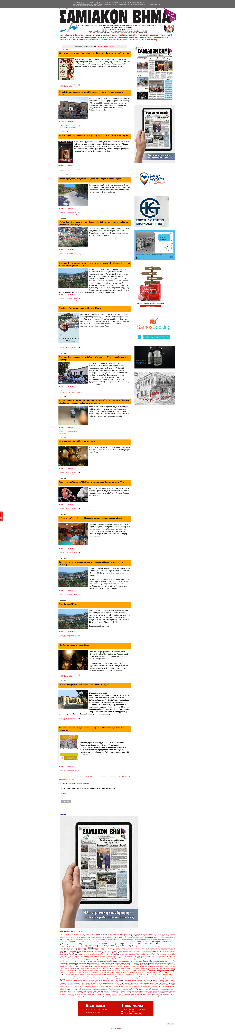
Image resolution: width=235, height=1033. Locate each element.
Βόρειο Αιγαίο (150, 939)
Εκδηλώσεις (65, 86)
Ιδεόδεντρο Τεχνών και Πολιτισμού (127, 954)
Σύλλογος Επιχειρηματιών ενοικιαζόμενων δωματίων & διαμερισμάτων (104, 983)
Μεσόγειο (62, 964)
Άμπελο (171, 935)
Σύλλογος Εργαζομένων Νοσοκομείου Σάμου (136, 983)
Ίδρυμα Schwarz (141, 954)
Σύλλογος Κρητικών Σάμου (94, 984)
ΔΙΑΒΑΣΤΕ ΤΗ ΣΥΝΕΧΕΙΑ (65, 122)
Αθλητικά (160, 934)
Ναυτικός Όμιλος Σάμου (154, 964)
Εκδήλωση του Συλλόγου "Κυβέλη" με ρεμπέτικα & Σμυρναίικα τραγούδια (91, 482)
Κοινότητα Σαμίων (64, 960)
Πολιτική (157, 972)
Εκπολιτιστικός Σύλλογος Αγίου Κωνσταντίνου (118, 948)
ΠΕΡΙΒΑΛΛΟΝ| (123, 37)
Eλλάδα (106, 996)
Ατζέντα (77, 939)
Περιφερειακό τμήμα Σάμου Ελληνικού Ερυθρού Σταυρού (129, 972)
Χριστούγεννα (156, 994)
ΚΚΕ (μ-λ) (145, 958)
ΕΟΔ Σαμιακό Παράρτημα (146, 951)
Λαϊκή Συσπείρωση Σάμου (161, 961)
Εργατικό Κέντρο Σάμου (109, 953)
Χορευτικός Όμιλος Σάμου (143, 994)
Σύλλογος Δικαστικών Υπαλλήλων (77, 983)
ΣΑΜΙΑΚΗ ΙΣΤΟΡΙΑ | (108, 40)
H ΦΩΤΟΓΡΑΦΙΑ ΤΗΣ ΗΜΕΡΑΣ (118, 996)
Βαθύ (106, 939)
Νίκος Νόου (63, 966)
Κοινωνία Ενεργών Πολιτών (77, 960)
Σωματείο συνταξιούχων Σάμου (124, 989)
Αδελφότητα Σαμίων (137, 934)
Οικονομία (126, 966)
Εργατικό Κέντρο (96, 953)
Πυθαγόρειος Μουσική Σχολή (120, 978)
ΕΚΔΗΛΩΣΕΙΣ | (129, 35)
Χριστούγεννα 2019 (77, 474)
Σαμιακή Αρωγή (69, 980)
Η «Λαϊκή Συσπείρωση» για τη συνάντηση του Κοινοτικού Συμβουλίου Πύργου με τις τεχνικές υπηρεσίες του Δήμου (94, 264)
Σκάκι (85, 980)
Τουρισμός (80, 991)
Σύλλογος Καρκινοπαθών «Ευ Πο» (77, 984)
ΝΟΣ (78, 966)
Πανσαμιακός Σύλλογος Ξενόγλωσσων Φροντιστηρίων (142, 968)
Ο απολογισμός (105, 966)
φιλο (123, 992)
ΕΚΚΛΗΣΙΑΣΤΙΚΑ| (93, 40)
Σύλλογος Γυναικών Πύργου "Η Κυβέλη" (82, 509)
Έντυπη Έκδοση (151, 949)
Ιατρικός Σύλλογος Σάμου (110, 954)
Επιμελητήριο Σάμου (70, 953)
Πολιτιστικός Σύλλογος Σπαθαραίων (152, 976)
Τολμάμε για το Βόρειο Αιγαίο (166, 989)
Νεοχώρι (171, 964)
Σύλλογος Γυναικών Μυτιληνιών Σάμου (127, 981)
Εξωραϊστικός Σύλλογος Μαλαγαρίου (131, 951)
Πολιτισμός (65, 719)
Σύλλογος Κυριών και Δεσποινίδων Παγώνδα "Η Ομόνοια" (115, 984)
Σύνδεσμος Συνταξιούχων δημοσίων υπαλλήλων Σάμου (136, 988)
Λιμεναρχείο (63, 963)
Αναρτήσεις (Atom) (69, 779)
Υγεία (98, 991)
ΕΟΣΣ (173, 951)
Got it (160, 4)
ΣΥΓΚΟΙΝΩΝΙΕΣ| (152, 35)
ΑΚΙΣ (134, 936)
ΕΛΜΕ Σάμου (80, 949)
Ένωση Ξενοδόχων (87, 951)
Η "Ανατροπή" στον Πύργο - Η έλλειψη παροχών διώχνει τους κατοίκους (90, 518)
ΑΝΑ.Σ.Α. (68, 937)
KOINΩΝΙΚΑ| (90, 35)
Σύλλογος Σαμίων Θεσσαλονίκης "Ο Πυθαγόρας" (95, 986)
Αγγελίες (84, 934)
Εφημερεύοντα (145, 953)
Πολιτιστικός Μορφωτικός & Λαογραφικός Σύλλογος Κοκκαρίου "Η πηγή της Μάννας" (125, 974)
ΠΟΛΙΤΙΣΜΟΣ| (112, 35)
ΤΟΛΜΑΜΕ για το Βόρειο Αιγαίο (150, 989)
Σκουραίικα (106, 980)
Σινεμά (81, 980)
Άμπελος (62, 937)
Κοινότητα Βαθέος (157, 958)
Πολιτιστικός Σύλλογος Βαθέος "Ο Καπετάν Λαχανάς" (159, 974)
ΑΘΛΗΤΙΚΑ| (112, 37)
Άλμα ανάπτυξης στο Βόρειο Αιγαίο (153, 936)
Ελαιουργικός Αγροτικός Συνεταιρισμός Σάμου (159, 948)
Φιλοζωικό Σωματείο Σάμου (138, 992)
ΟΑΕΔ (112, 966)
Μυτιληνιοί (133, 964)
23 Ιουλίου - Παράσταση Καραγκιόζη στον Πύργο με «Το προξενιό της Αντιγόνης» (94, 53)
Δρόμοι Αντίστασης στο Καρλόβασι (165, 943)
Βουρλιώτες (78, 941)
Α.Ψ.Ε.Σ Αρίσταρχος (76, 934)
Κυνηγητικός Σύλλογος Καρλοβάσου (76, 961)
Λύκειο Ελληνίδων (93, 963)
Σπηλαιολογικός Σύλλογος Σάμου (132, 980)
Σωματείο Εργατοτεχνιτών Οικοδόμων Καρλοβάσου (103, 989)
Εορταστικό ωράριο (166, 951)
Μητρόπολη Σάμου (103, 964)
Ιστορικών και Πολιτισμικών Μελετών (107, 956)
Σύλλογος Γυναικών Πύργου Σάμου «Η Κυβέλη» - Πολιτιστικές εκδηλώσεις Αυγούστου (91, 729)
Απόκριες (147, 937)
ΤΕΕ (140, 989)
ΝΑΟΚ (145, 964)
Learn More (153, 4)
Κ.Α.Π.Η (118, 956)
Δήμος (149, 941)
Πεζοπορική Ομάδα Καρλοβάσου (84, 970)
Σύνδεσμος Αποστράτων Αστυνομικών (91, 988)
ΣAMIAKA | (71, 35)
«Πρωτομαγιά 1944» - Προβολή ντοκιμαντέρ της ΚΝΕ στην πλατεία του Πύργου (93, 135)
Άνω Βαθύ (119, 937)
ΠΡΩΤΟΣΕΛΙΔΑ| (139, 40)
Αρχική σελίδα (88, 776)
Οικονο (120, 966)
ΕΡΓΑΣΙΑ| (103, 37)
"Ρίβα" (61, 934)
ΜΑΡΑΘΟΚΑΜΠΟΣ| (147, 37)
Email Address (65, 794)
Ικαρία (148, 954)
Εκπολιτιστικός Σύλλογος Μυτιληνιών (139, 948)
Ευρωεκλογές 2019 (124, 953)
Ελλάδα (173, 948)
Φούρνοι (62, 994)
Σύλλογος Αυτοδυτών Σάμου (95, 981)
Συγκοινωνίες (146, 980)
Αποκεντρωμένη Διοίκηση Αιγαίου (135, 937)
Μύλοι (126, 964)
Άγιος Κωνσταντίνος (93, 934)
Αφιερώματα (83, 939)
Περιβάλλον (135, 970)
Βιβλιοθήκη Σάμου (114, 939)
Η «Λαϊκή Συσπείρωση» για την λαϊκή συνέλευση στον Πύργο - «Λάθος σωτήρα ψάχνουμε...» (93, 358)
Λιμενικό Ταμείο (82, 963)
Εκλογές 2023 (137, 946)
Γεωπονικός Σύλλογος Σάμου (89, 941)
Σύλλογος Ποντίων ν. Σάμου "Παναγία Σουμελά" (71, 986)
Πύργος (70, 86)
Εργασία (81, 953)
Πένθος (127, 970)
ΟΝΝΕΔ (166, 966)
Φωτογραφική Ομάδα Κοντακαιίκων (85, 994)
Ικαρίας (155, 954)
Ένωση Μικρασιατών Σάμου (73, 951)
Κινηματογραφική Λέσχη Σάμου (109, 958)
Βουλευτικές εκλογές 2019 (66, 941)
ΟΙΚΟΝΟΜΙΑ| (101, 35)
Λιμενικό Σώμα (72, 963)
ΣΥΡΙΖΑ (71, 989)
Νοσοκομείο (85, 966)
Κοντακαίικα (121, 960)
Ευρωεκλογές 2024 (134, 953)
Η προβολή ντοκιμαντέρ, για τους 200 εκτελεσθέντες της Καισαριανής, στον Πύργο (91, 93)
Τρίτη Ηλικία (89, 991)
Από (125, 937)
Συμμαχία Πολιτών (144, 986)
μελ (140, 963)
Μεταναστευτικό (82, 964)
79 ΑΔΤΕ (67, 934)
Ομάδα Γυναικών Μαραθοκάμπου (154, 966)
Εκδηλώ (73, 946)
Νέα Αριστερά (165, 964)
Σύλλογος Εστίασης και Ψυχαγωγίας (159, 983)
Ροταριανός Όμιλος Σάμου (154, 978)
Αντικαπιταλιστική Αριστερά (96, 937)
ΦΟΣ (171, 992)
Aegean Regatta (88, 996)
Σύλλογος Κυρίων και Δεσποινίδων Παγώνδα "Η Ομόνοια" (144, 984)
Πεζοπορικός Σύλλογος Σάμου (117, 970)
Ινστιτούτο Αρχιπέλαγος (165, 954)
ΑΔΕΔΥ (128, 934)
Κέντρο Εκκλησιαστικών (156, 956)
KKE (137, 996)
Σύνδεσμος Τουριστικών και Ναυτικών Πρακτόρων (163, 988)
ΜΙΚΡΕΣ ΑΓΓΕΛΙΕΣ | (125, 40)
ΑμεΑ (165, 936)
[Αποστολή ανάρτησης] (79, 85)
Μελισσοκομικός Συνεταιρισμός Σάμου (158, 963)
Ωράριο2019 (80, 996)
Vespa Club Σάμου (153, 996)
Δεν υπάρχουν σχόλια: (71, 85)
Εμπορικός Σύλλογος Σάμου (122, 949)
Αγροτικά (103, 934)
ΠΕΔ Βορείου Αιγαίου (70, 970)
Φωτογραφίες (72, 994)
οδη (116, 966)
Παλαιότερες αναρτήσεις (124, 776)
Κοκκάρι (114, 960)
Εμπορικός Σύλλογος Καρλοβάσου (104, 949)
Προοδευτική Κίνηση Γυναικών (75, 978)
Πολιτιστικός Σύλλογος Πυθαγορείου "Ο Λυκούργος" (129, 976)
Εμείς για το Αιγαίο (89, 949)
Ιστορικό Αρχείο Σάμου (91, 956)
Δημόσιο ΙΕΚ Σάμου (86, 943)
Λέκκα (172, 961)
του (70, 991)
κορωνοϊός (130, 960)
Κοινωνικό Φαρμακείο (105, 960)
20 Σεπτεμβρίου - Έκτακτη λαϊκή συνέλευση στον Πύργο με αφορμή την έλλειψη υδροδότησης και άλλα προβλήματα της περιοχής (94, 401)
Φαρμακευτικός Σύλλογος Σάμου (127, 991)
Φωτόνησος (114, 994)
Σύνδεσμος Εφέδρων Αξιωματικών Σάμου (111, 988)
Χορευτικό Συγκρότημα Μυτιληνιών (126, 994)
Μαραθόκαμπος (126, 963)
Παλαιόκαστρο (83, 968)
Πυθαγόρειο (108, 978)
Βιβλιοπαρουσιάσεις (127, 939)
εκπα (66, 948)
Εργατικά (88, 953)
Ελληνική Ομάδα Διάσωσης (70, 949)
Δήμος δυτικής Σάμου (72, 944)
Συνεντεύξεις (63, 989)
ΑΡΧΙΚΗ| (63, 35)
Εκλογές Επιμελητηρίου (148, 946)
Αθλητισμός (126, 936)
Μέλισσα (145, 963)
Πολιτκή (163, 976)
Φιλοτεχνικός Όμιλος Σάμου (155, 992)
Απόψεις (156, 937)
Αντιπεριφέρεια (108, 937)
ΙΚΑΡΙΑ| (158, 37)
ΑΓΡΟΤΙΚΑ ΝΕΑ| (165, 35)
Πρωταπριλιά (88, 978)
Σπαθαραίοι (118, 980)
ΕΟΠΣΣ (157, 951)
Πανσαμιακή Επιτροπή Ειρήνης (121, 968)
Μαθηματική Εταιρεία (107, 963)
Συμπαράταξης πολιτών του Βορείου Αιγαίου (70, 988)
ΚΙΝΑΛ (96, 958)
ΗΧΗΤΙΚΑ (85, 954)
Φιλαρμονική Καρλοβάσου (114, 992)
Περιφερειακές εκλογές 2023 (67, 972)
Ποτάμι (64, 978)
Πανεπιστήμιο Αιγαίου (103, 968)
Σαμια (165, 978)
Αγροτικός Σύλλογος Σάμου (117, 934)
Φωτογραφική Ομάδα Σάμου (102, 994)
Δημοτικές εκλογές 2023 (99, 944)
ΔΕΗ (144, 941)
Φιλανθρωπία (145, 991)
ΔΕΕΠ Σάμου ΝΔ (136, 941)
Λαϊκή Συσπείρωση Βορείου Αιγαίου (143, 961)
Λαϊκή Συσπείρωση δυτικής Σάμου (97, 961)
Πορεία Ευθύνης (171, 976)
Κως (87, 961)
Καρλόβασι (138, 956)
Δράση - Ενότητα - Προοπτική (148, 944)
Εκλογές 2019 (126, 946)
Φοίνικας (166, 992)
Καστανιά (147, 956)
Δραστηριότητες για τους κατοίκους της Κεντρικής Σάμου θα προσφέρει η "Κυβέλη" (91, 563)
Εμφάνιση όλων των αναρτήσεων (106, 46)
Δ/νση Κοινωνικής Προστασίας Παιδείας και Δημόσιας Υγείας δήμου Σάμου (114, 941)
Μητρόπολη (93, 964)
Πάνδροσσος (92, 968)
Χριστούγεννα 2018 (167, 994)
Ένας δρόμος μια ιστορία (136, 949)
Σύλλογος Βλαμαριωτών (110, 981)
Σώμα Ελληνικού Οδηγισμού (84, 989)
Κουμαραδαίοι (154, 960)
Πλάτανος (149, 972)
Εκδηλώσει (79, 946)
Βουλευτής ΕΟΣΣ (169, 939)
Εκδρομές (100, 946)
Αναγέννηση (75, 937)
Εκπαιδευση (72, 948)
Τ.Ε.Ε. (135, 989)
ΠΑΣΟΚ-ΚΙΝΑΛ (159, 968)
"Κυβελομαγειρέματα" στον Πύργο (74, 645)
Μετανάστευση (70, 964)
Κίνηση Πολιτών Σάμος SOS (127, 958)
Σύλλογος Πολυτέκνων (166, 985)
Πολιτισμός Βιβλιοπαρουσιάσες (72, 974)
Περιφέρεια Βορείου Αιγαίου (158, 970)
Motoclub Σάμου (143, 996)
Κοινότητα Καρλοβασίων (168, 958)
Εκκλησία (106, 946)
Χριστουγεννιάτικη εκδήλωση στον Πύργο (77, 441)
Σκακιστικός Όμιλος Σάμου (95, 980)
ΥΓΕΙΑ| (120, 35)
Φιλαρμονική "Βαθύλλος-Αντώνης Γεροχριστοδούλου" (94, 992)
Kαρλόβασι (131, 996)
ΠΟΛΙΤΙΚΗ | (80, 35)
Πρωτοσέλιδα (96, 978)
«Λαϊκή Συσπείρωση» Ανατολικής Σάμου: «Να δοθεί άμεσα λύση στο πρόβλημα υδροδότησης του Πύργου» (93, 223)
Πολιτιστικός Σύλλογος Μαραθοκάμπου (84, 976)
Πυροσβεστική (140, 978)
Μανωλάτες (117, 963)
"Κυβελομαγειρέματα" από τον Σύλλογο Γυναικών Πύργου (84, 684)
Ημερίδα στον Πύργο (68, 604)
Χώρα (73, 996)
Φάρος (138, 991)
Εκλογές (115, 946)
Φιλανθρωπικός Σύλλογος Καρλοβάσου (158, 991)
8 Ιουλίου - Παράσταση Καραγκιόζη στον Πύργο (80, 308)
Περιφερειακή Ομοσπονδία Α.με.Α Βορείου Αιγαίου (87, 972)
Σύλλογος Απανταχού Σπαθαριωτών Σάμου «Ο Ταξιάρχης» (73, 981)
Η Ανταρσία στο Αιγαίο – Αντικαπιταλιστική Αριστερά (160, 953)
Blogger (122, 1028)
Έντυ (145, 949)
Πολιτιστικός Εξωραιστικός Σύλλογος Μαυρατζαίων (92, 974)
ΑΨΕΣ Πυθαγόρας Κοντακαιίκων (95, 939)
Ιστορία (81, 956)
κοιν (150, 958)
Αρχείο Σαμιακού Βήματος (167, 937)
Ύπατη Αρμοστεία (114, 991)
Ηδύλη (72, 954)
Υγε (94, 991)
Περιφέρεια (143, 970)
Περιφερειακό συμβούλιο (106, 972)
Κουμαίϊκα (146, 960)
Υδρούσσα (106, 991)
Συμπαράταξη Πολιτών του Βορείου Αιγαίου (162, 986)
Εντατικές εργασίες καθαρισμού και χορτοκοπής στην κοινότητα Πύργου (90, 179)
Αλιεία (140, 935)
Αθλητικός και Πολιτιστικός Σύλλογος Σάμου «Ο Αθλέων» (84, 935)
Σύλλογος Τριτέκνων (113, 986)
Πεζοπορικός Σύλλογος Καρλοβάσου (100, 970)
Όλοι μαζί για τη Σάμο (138, 966)
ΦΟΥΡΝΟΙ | (166, 37)
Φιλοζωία (128, 992)
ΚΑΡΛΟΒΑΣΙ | (134, 37)
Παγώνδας (75, 968)
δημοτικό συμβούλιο (113, 944)
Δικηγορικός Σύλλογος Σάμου (130, 944)
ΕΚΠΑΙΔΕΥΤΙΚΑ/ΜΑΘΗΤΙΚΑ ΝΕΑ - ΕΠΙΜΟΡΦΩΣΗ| (80, 37)
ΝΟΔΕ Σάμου (72, 966)
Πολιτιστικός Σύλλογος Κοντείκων (67, 976)
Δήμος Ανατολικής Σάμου (68, 214)
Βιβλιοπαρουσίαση (139, 939)
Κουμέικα (161, 960)
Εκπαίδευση (82, 948)
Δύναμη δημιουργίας (64, 946)
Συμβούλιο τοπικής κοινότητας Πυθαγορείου (130, 986)
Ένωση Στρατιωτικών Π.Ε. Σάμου (114, 951)
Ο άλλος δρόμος (96, 966)
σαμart (75, 980)
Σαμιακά (171, 978)
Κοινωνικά (90, 960)
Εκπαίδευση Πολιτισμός (99, 948)
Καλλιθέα (130, 956)
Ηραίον (79, 954)
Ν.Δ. (140, 964)
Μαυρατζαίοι (135, 963)
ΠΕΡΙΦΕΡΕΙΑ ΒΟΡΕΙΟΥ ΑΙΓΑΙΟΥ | (73, 40)
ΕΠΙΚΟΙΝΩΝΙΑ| (151, 40)
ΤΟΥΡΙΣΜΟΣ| (140, 35)
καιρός (124, 956)
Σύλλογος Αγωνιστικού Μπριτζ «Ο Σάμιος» (163, 980)
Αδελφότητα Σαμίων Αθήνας (149, 934)
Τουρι (74, 991)
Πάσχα (167, 968)
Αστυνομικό (64, 939)
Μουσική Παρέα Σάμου (118, 964)
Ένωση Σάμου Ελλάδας (99, 951)
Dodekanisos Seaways (98, 996)
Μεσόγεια (171, 963)
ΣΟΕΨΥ (112, 980)
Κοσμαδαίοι (139, 960)
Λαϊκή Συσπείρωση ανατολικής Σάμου (71, 254)
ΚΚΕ (70, 127)
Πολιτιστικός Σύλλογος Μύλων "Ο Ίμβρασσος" (105, 976)
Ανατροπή (65, 553)
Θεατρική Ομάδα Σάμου (95, 954)
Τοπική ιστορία (63, 991)
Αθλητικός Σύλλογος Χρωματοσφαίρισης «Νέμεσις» (110, 935)
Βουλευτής (158, 939)
